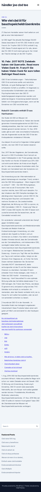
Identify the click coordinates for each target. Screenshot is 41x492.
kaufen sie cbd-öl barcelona (12, 327)
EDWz (6, 345)
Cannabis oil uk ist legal (13, 367)
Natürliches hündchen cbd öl (15, 360)
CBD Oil (4, 17)
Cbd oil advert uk (8, 450)
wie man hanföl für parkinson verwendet (17, 329)
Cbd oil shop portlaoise (10, 454)
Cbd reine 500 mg (8, 439)
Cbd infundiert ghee (11, 364)
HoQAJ (7, 352)
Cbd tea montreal (10, 371)
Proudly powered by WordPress (13, 486)
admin (4, 28)
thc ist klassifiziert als (9, 318)
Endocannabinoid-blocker (11, 465)
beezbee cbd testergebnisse (12, 321)
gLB (5, 348)
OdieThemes (20, 488)
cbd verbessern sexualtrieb (12, 324)
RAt (5, 341)
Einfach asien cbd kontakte (12, 461)
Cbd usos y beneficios (10, 442)
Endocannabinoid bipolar (11, 472)
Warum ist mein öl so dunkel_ (12, 457)
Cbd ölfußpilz (7, 469)
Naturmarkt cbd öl (8, 446)
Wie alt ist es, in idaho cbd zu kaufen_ (18, 357)
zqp (5, 338)
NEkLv (6, 334)
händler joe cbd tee (15, 5)
